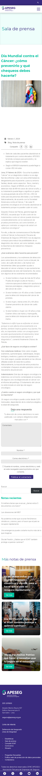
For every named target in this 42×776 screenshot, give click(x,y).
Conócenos (9, 746)
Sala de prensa (10, 741)
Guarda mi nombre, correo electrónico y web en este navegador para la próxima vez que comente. (22, 469)
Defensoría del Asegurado (12, 729)
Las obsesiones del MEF (11, 512)
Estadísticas (9, 739)
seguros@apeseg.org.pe (11, 717)
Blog (10, 142)
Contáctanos (9, 760)
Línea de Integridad (9, 732)
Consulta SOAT (10, 743)
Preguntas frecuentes (13, 755)
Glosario (8, 748)
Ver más (9, 595)
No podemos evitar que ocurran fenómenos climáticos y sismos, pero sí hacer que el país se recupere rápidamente (20, 521)
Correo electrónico (20, 458)
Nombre (21, 450)
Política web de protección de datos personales (23, 757)
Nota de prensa (19, 142)
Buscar (4, 486)
